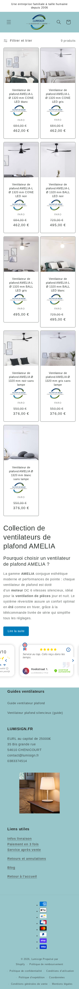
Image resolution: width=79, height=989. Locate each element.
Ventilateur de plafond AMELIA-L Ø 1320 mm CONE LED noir (21, 190)
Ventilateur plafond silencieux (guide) (35, 713)
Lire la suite (16, 631)
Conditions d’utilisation (60, 971)
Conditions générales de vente (29, 984)
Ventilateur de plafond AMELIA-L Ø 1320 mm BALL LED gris (21, 284)
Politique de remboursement (46, 964)
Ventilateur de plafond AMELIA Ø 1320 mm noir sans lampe (21, 378)
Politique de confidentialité (26, 971)
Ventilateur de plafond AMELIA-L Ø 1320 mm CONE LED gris (58, 95)
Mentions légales (62, 984)
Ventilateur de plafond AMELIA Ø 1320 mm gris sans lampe (58, 378)
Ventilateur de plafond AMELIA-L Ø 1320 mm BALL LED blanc (58, 284)
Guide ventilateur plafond (26, 703)
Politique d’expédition (32, 977)
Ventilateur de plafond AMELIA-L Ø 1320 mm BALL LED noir (58, 190)
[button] (9, 22)
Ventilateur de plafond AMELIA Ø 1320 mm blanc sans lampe (21, 473)
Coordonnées (57, 977)
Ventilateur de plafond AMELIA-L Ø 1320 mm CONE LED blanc (21, 95)
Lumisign (36, 959)
